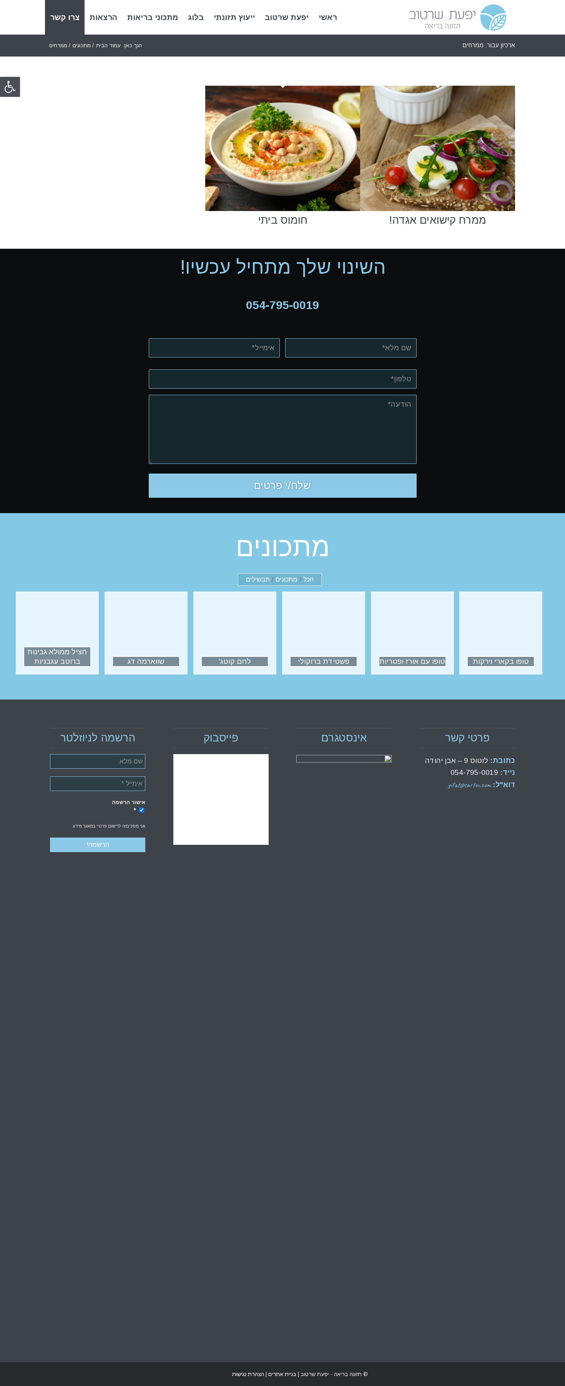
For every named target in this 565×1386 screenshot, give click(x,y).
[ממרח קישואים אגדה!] (437, 208)
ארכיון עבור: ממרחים (488, 45)
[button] (10, 87)
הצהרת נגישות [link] (248, 1374)
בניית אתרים (281, 1374)
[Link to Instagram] (55, 1374)
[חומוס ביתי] (282, 208)
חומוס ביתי (282, 220)
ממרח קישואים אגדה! (437, 220)
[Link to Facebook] (67, 1374)
